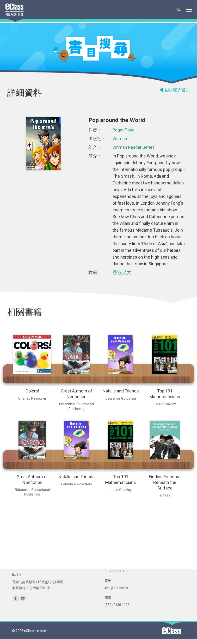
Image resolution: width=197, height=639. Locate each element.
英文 (127, 272)
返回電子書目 (177, 89)
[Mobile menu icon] (189, 10)
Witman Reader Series (133, 147)
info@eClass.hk (116, 588)
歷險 (116, 272)
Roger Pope (123, 129)
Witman (119, 138)
